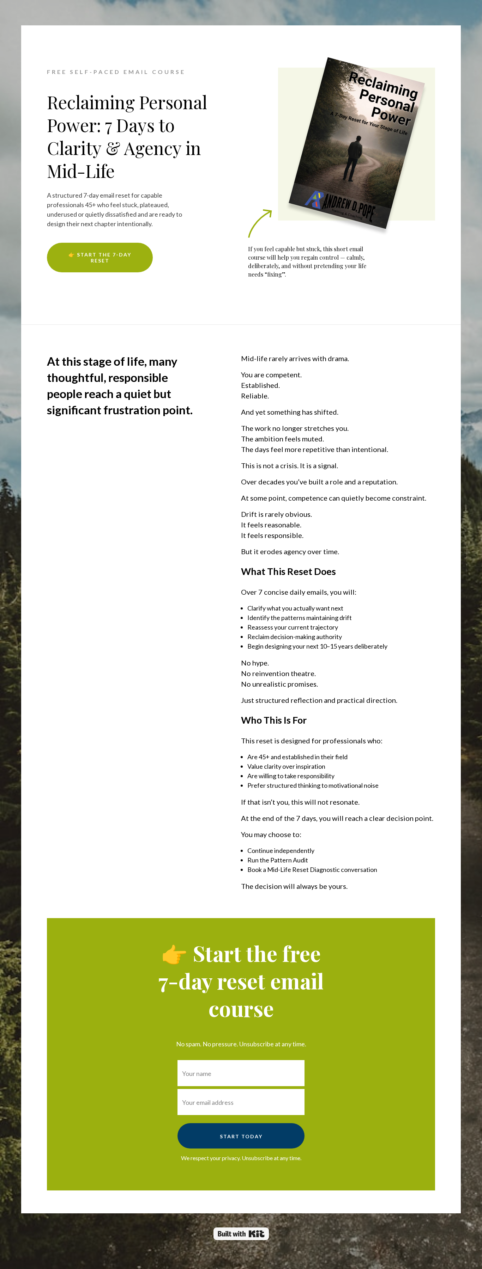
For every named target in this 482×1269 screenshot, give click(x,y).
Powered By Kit (241, 1233)
